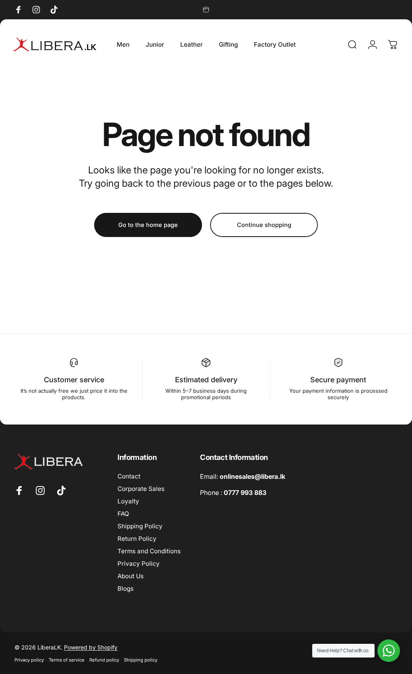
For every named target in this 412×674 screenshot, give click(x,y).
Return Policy (137, 538)
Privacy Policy (138, 563)
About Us (130, 576)
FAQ (123, 513)
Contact (128, 476)
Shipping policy (140, 660)
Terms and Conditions (149, 551)
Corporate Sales (141, 489)
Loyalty (128, 501)
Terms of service (66, 660)
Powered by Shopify (90, 647)
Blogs (125, 588)
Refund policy (104, 660)
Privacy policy (29, 660)
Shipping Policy (140, 526)
